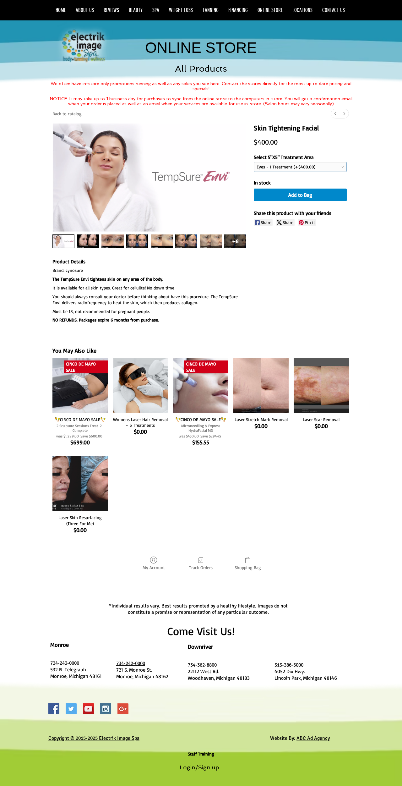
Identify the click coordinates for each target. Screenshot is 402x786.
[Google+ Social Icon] (122, 708)
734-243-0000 (64, 663)
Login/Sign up (199, 767)
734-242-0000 (130, 663)
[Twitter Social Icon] (71, 708)
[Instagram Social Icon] (105, 708)
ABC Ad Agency (313, 738)
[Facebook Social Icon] (53, 708)
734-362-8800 (202, 665)
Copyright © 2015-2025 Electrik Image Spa (93, 738)
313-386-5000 (288, 665)
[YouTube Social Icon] (88, 708)
